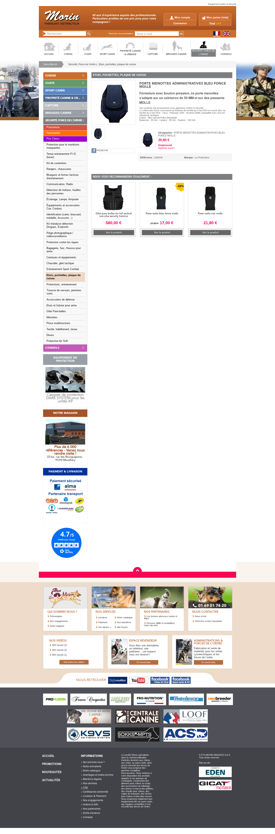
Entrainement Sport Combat (63, 269)
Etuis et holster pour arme (62, 305)
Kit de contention (56, 163)
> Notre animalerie (91, 766)
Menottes (52, 317)
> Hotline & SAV (89, 804)
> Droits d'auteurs (90, 812)
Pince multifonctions (58, 323)
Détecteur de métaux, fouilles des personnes (64, 192)
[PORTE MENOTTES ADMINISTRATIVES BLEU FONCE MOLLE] (113, 102)
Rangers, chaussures (59, 169)
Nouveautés (53, 133)
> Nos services (89, 783)
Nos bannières (124, 622)
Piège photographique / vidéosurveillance (60, 235)
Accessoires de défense (61, 299)
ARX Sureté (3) (59, 645)
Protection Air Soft (57, 341)
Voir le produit (114, 232)
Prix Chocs (53, 138)
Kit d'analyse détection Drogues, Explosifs (60, 225)
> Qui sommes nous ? (93, 762)
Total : (215, 23)
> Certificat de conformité (94, 791)
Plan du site (204, 763)
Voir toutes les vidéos (74, 662)
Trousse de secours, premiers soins (64, 292)
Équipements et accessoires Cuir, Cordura (63, 207)
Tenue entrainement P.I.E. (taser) (62, 156)
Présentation (56, 616)
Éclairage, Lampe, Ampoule (63, 199)
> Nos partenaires (90, 808)
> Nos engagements (92, 800)
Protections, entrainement (62, 284)
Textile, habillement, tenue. (62, 329)
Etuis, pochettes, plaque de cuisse (117, 64)
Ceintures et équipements (61, 257)
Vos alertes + (104, 627)
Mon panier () (217, 17)
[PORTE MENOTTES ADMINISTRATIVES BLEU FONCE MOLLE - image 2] (98, 133)
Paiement (102, 622)
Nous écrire (200, 616)
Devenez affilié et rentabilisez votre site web (159, 624)
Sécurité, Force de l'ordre (82, 64)
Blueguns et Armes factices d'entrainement (63, 177)
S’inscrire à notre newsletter (208, 621)
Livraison (102, 617)
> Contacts (87, 817)
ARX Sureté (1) (59, 655)
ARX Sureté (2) (59, 650)
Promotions (53, 127)
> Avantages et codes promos (97, 774)
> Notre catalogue (90, 770)
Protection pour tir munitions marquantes (63, 146)
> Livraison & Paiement (93, 795)
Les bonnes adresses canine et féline (160, 617)
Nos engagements (59, 621)
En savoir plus (144, 662)
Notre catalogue (124, 617)
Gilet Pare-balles (56, 311)
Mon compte (182, 17)
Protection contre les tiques (63, 242)
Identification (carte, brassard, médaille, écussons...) (64, 216)
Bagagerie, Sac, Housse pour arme (64, 250)
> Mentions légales (91, 779)
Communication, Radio (60, 184)
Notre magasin (57, 626)
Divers (50, 335)
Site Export (122, 627)
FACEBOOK (102, 151)
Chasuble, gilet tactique (60, 263)
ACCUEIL (49, 54)
